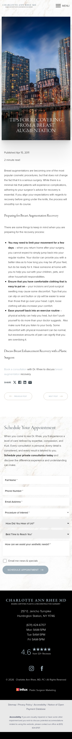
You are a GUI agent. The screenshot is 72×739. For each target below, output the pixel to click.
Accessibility (40, 704)
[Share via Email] (30, 382)
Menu (65, 6)
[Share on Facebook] (19, 382)
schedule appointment (23, 570)
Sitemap (12, 704)
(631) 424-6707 (15, 580)
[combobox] (36, 512)
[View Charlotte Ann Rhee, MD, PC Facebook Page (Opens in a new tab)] (41, 670)
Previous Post (20, 396)
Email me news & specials (23, 561)
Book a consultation (15, 369)
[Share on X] (14, 382)
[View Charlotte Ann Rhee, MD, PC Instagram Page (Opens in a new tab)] (31, 670)
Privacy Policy (25, 704)
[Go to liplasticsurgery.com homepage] (19, 5)
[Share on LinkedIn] (24, 382)
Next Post (53, 396)
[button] (58, 5)
